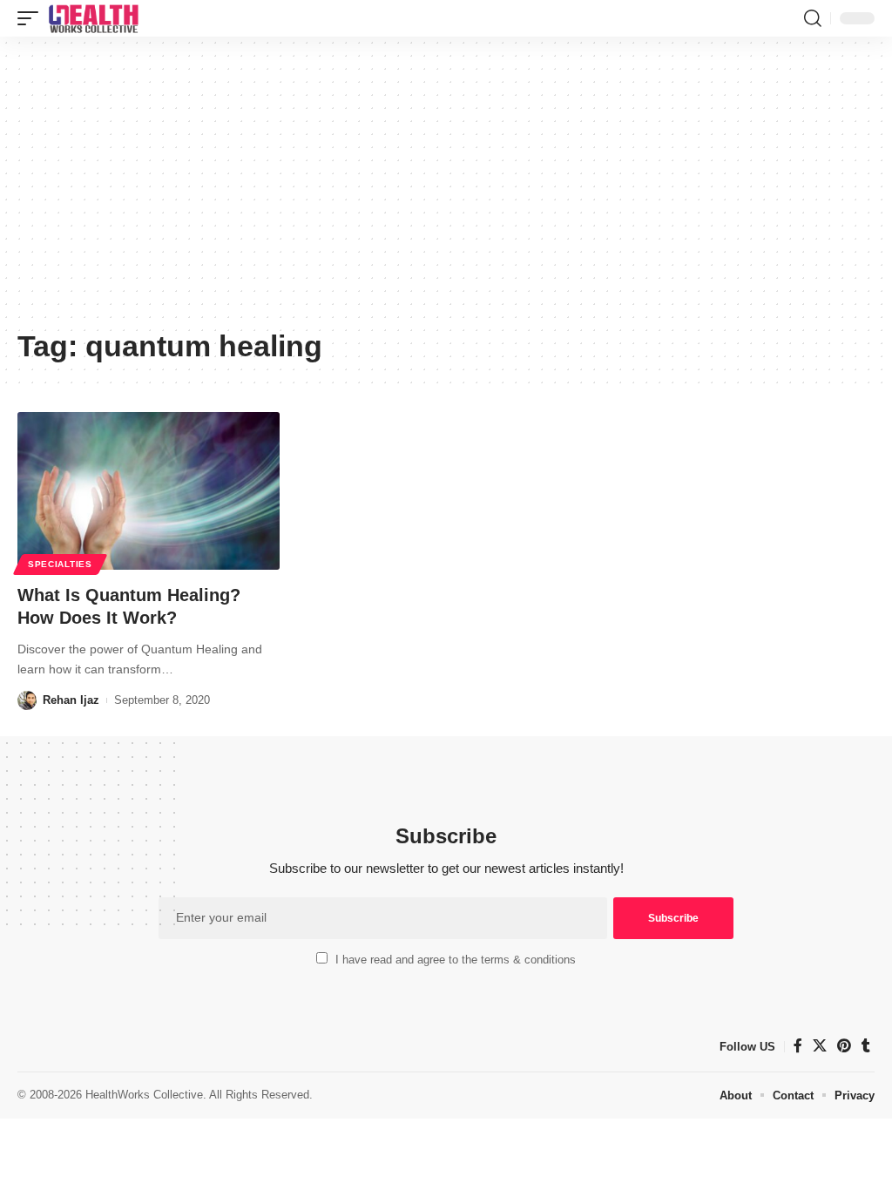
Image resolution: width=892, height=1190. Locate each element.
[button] (32, 18)
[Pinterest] (844, 1046)
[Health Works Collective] (93, 18)
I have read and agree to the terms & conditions (455, 959)
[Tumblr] (866, 1046)
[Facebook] (798, 1046)
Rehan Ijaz (71, 700)
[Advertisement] (446, 189)
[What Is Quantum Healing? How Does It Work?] (148, 491)
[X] (819, 1046)
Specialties (60, 564)
